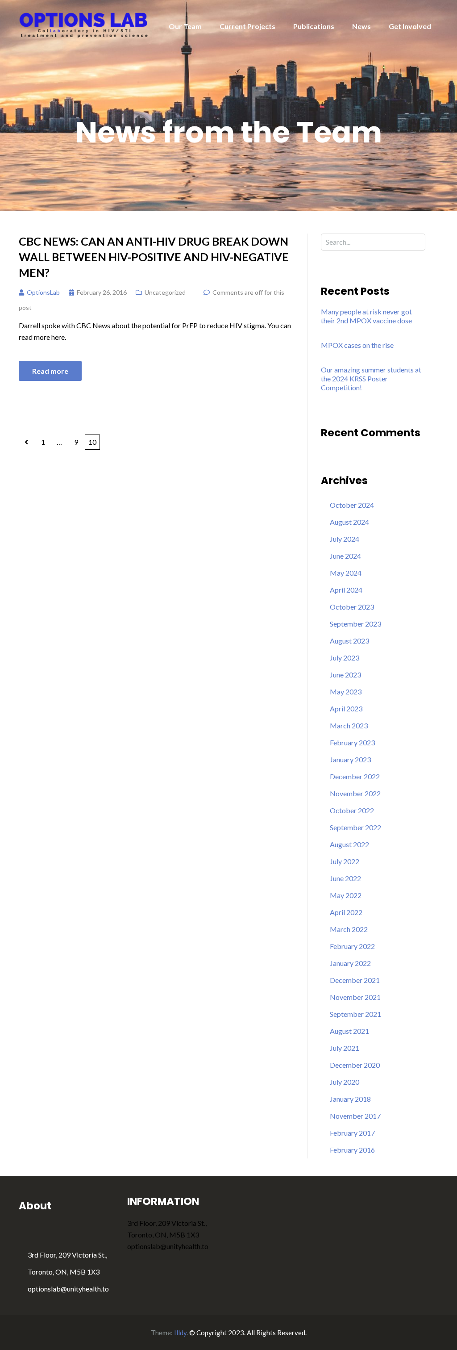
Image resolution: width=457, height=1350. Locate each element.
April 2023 (346, 708)
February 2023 (352, 742)
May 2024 (345, 572)
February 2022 (352, 946)
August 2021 (349, 1031)
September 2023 (355, 623)
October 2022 (352, 810)
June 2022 (345, 878)
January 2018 (350, 1099)
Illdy (180, 1333)
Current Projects (247, 26)
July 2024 (344, 539)
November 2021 (355, 997)
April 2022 (346, 912)
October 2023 (352, 606)
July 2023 (344, 657)
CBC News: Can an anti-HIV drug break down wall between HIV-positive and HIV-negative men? (154, 256)
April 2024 (346, 589)
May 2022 (345, 895)
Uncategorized (165, 292)
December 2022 (355, 776)
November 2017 (355, 1116)
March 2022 (349, 929)
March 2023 (349, 725)
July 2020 (344, 1082)
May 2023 (345, 691)
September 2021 (355, 1014)
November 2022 (355, 793)
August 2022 (349, 844)
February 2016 (352, 1149)
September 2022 (355, 827)
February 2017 (352, 1132)
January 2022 (350, 963)
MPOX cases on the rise (357, 345)
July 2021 (344, 1048)
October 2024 (352, 505)
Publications (313, 26)
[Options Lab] (84, 24)
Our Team (185, 26)
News (361, 26)
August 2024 (349, 522)
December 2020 (355, 1065)
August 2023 (349, 640)
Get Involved (410, 26)
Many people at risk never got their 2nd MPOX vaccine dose (366, 316)
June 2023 (345, 674)
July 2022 (344, 861)
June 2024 (345, 556)
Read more (50, 371)
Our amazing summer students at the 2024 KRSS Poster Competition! (371, 378)
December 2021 (355, 980)
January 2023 (350, 759)
